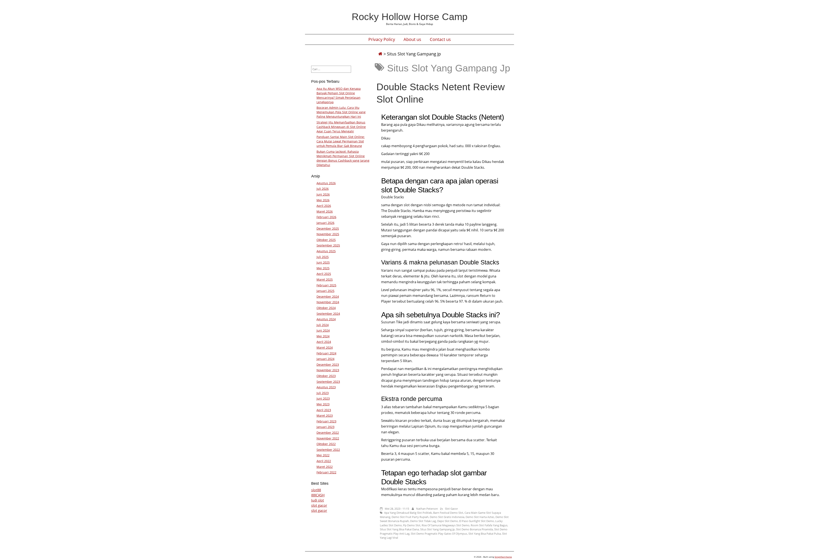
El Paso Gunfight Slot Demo (476, 521)
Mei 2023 (323, 404)
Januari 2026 (325, 223)
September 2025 (328, 245)
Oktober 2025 (326, 240)
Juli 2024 (323, 325)
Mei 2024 (323, 336)
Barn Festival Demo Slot (448, 513)
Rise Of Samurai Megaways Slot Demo (445, 525)
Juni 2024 (323, 330)
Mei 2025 (323, 268)
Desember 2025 (328, 228)
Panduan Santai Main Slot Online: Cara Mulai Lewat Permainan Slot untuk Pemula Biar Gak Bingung (341, 141)
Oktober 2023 (326, 376)
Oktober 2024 (326, 308)
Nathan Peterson (427, 509)
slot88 (316, 490)
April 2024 (324, 342)
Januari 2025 (325, 291)
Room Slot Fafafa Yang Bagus (489, 525)
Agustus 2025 (326, 251)
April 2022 (324, 461)
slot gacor (319, 505)
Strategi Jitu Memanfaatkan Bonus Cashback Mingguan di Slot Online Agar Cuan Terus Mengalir (341, 126)
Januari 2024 (325, 359)
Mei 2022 (323, 455)
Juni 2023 (323, 398)
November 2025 (328, 234)
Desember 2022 (328, 433)
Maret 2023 (325, 415)
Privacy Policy (381, 39)
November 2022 (328, 438)
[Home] (380, 54)
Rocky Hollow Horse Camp (410, 16)
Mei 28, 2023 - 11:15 (397, 509)
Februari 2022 (326, 472)
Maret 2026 (325, 211)
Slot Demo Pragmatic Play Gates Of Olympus (439, 533)
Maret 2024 (325, 347)
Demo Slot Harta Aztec (480, 517)
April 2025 (324, 274)
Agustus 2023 (326, 387)
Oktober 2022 (326, 444)
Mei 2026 (323, 200)
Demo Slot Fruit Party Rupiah (410, 517)
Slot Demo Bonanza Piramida (474, 529)
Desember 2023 (328, 365)
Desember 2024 (328, 297)
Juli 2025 (323, 257)
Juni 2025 (323, 262)
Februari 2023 (326, 421)
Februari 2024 (326, 353)
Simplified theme (503, 556)
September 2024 (328, 314)
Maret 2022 (325, 467)
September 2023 (328, 382)
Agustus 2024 (326, 319)
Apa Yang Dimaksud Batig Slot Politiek (408, 513)
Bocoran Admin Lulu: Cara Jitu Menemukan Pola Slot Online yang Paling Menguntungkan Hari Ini (341, 112)
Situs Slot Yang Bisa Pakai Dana (399, 529)
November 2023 (328, 370)
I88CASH (318, 495)
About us (412, 39)
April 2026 (324, 206)
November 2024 (328, 302)
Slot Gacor (451, 509)
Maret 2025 (325, 279)
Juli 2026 (323, 189)
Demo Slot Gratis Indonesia (447, 517)
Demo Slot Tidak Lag (423, 521)
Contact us (440, 39)
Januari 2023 (325, 427)
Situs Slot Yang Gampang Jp (437, 529)
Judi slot (317, 500)
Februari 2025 (326, 285)
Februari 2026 (326, 217)
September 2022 (328, 450)
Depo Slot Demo (447, 521)
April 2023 (324, 410)
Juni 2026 (323, 194)
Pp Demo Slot (411, 525)
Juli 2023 (323, 393)
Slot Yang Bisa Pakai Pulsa (484, 533)
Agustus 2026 (326, 183)
